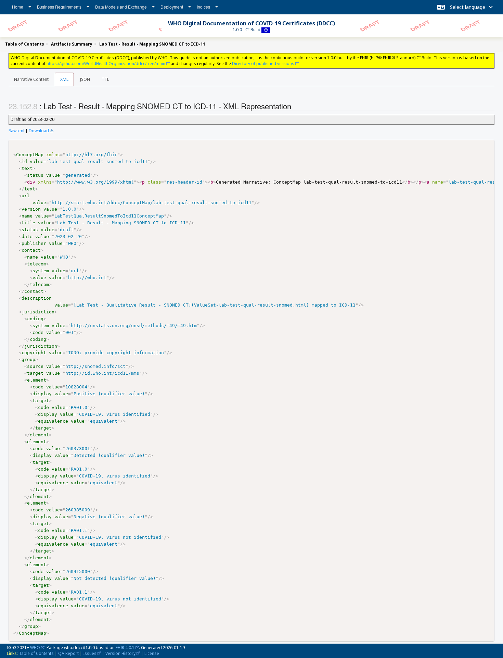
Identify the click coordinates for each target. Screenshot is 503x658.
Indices (203, 7)
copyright (34, 352)
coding (35, 318)
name (27, 216)
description (37, 298)
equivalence (53, 421)
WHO (35, 647)
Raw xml (16, 131)
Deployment (171, 7)
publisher (34, 243)
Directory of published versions (263, 63)
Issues (89, 653)
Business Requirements (59, 7)
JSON (85, 79)
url (26, 195)
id (24, 161)
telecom (36, 263)
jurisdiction (38, 311)
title (28, 222)
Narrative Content (31, 79)
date (27, 236)
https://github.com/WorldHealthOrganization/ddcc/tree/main (106, 63)
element (36, 380)
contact (31, 250)
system (41, 270)
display (42, 393)
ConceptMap (29, 154)
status (35, 175)
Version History (120, 653)
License (151, 653)
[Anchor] (295, 106)
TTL (105, 79)
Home (17, 7)
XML (64, 79)
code (38, 332)
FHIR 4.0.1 (125, 647)
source (35, 366)
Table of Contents (36, 653)
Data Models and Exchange (121, 7)
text (27, 168)
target (35, 373)
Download (39, 131)
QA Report (68, 653)
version (31, 209)
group (28, 359)
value (36, 161)
